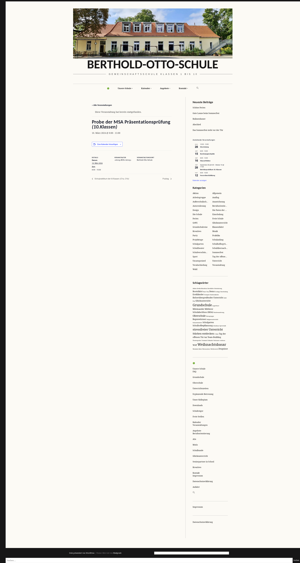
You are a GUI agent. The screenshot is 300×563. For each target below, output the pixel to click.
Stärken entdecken (203, 333)
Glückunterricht (203, 300)
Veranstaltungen (200, 425)
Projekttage (198, 239)
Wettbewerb (214, 349)
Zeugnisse (223, 348)
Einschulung (204, 147)
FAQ (194, 371)
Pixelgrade (117, 553)
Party (195, 235)
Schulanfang (217, 239)
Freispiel (206, 295)
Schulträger (198, 411)
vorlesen (222, 340)
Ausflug (215, 197)
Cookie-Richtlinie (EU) (220, 553)
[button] (197, 88)
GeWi (195, 222)
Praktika (216, 235)
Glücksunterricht (220, 222)
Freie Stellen (198, 416)
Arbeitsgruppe (199, 197)
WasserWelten (205, 161)
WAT (195, 345)
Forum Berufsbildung (207, 175)
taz (205, 337)
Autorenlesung (199, 206)
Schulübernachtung (221, 248)
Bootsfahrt (198, 291)
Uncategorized (199, 261)
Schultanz (216, 326)
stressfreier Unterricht (208, 329)
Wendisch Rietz (197, 349)
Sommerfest (217, 252)
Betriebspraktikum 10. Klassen (211, 169)
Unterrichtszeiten (200, 388)
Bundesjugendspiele (207, 154)
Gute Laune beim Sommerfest (206, 113)
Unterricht (217, 261)
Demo (212, 291)
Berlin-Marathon (202, 288)
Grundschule (202, 305)
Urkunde (210, 340)
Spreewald (222, 326)
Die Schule (197, 214)
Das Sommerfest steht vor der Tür (208, 130)
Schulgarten (198, 244)
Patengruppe (210, 316)
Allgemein (216, 193)
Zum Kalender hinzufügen (107, 144)
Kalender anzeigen (200, 180)
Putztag (166, 178)
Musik (215, 231)
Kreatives (197, 231)
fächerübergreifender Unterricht (208, 297)
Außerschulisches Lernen (204, 201)
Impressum (198, 475)
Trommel (204, 340)
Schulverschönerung (202, 252)
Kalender (145, 88)
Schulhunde (198, 450)
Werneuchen (206, 349)
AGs (194, 439)
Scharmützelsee (197, 322)
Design (196, 210)
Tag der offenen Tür (221, 256)
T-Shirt (216, 334)
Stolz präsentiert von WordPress (81, 553)
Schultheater (198, 248)
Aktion (196, 193)
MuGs (195, 444)
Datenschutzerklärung (203, 481)
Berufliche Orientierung (215, 288)
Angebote (164, 88)
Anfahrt (196, 487)
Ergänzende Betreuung (203, 394)
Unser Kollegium (200, 399)
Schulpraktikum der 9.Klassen (111, 178)
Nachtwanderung (219, 312)
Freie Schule (217, 218)
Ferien (195, 218)
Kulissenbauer (199, 119)
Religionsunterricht (212, 319)
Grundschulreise (200, 227)
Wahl (195, 269)
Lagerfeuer (215, 306)
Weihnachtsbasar (212, 344)
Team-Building (214, 337)
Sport (195, 256)
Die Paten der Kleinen (222, 210)
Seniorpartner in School (203, 461)
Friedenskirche (214, 295)
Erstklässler (198, 294)
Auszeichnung (218, 201)
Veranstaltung (218, 265)
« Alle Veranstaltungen (102, 105)
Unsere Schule (124, 88)
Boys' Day (206, 291)
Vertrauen (216, 340)
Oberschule (199, 315)
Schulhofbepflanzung (203, 325)
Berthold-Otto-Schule (152, 65)
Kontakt (182, 88)
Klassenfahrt (218, 227)
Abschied (197, 124)
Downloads (198, 405)
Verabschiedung (200, 265)
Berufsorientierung (221, 206)
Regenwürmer (199, 319)
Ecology (217, 291)
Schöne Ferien (199, 107)
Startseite (159, 553)
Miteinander (198, 309)
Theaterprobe (197, 340)
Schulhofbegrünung (221, 244)
